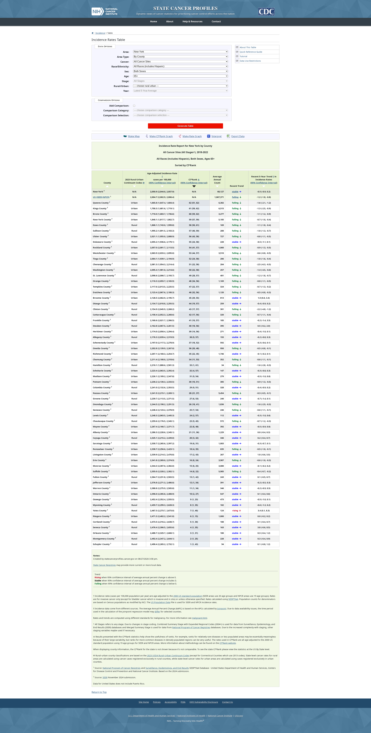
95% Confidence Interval (162, 182)
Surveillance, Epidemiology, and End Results (167, 668)
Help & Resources (192, 21)
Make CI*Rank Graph (161, 136)
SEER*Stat (233, 599)
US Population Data (160, 602)
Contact (216, 21)
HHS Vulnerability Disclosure (204, 702)
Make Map (134, 136)
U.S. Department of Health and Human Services (151, 715)
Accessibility (171, 702)
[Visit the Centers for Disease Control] (266, 10)
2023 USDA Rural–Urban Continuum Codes (168, 655)
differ (157, 611)
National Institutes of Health (191, 715)
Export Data (237, 136)
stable (235, 191)
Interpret (217, 136)
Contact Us (227, 702)
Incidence (100, 32)
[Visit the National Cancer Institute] (105, 10)
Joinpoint (221, 608)
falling (235, 197)
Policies (157, 702)
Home (153, 21)
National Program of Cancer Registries (191, 627)
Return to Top (99, 692)
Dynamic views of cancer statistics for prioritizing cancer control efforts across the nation (185, 13)
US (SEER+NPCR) (101, 197)
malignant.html (199, 618)
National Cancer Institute (220, 715)
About (169, 21)
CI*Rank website (228, 643)
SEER (105, 677)
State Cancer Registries (104, 565)
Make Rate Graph (192, 136)
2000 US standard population (187, 596)
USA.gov (239, 715)
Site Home (144, 702)
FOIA (183, 702)
